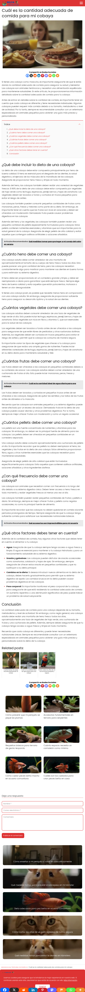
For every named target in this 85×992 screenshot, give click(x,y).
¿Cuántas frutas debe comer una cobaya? (28, 139)
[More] (57, 75)
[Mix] (50, 75)
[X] (31, 75)
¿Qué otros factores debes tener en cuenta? (28, 150)
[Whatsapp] (53, 75)
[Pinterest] (42, 75)
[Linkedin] (38, 75)
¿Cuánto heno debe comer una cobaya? (27, 132)
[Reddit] (35, 75)
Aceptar (42, 986)
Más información (70, 980)
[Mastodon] (46, 75)
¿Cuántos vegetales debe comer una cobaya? (29, 136)
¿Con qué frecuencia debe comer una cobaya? (30, 146)
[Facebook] (27, 75)
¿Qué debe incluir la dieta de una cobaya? (27, 129)
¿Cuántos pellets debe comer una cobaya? (28, 143)
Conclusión (14, 153)
